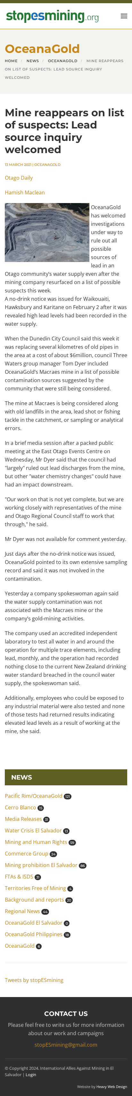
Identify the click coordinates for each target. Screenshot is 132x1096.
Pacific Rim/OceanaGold (37, 795)
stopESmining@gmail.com (66, 1044)
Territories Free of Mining (38, 888)
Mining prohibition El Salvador (45, 865)
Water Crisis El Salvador (36, 830)
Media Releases (26, 818)
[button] (124, 16)
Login (31, 1074)
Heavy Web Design (111, 1086)
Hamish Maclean (25, 192)
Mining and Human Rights (39, 842)
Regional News (26, 911)
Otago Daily (19, 177)
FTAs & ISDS (22, 876)
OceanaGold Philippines (37, 934)
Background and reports (38, 899)
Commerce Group (30, 853)
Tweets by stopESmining (34, 980)
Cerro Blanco (23, 807)
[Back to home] (51, 16)
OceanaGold (47, 164)
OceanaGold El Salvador (36, 922)
